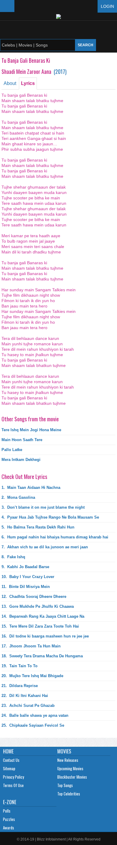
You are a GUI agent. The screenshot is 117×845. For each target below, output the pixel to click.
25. (33, 725)
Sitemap (9, 768)
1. (31, 487)
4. (50, 517)
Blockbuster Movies (72, 777)
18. (42, 656)
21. (20, 685)
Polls (6, 811)
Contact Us (11, 760)
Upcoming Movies (70, 768)
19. (20, 666)
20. (32, 676)
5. (38, 527)
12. (34, 596)
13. (38, 606)
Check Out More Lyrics (24, 476)
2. (18, 497)
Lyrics (28, 83)
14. (43, 616)
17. (31, 646)
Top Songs (65, 785)
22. (25, 695)
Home (8, 751)
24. (35, 715)
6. (55, 537)
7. (45, 547)
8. (13, 557)
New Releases (67, 760)
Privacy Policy (13, 777)
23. (28, 705)
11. (26, 586)
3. (43, 507)
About (10, 83)
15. (40, 626)
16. (45, 636)
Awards (8, 828)
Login (107, 6)
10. (28, 576)
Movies (64, 751)
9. (25, 567)
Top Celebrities (68, 794)
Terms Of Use (13, 785)
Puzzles (9, 819)
